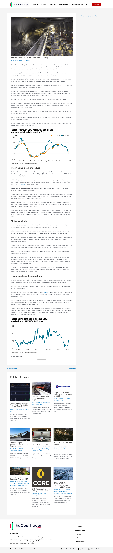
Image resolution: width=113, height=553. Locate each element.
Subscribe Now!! (80, 541)
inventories (22, 184)
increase (40, 214)
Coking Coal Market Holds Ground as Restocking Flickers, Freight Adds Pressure (62, 484)
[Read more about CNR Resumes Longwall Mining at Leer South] (41, 477)
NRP (15, 485)
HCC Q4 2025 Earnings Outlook (63, 443)
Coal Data (52, 4)
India (65, 491)
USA (41, 450)
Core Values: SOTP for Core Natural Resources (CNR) (41, 398)
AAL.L (63, 398)
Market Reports (63, 4)
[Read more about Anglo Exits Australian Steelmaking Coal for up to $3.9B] (63, 386)
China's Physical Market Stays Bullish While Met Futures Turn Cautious (19, 405)
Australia (68, 398)
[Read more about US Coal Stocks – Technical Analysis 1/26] (20, 471)
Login (87, 4)
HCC (33, 449)
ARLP (25, 481)
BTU (46, 447)
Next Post (72, 368)
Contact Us (80, 534)
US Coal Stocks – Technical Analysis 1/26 (19, 478)
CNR (41, 402)
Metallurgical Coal (58, 400)
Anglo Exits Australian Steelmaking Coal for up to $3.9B (63, 394)
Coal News (43, 4)
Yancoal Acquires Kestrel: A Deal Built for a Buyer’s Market (20, 444)
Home (34, 4)
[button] (35, 4)
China (20, 409)
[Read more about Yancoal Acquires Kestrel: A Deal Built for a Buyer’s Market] (20, 434)
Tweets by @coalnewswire (89, 16)
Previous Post (12, 368)
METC (46, 449)
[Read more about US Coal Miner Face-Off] (41, 435)
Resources (80, 538)
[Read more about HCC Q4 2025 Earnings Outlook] (63, 434)
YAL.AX (22, 450)
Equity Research (77, 4)
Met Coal (17, 60)
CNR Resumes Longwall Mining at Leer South (41, 490)
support (45, 292)
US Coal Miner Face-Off (41, 444)
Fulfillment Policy (80, 530)
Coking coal (60, 491)
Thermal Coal (38, 404)
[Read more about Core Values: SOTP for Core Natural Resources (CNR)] (41, 388)
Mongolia (66, 493)
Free (12, 60)
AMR (42, 447)
